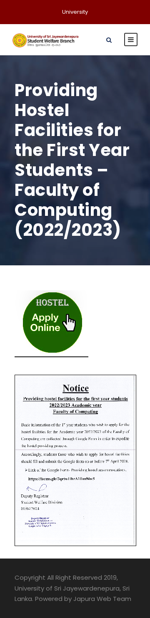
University (75, 12)
